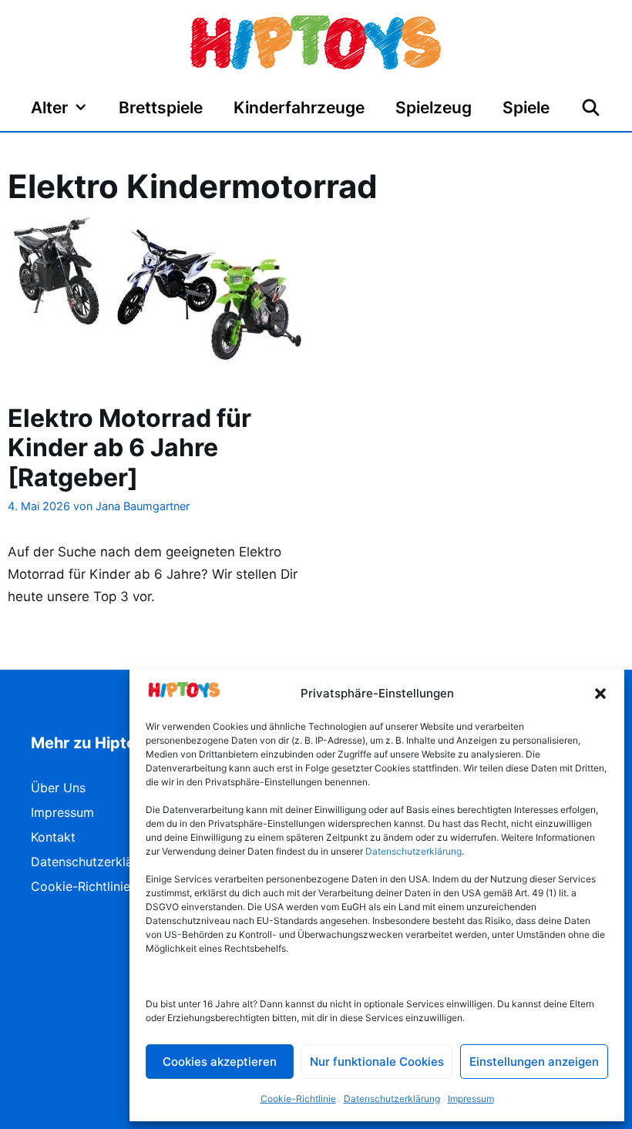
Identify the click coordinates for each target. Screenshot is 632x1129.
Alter (49, 107)
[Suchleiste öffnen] (591, 108)
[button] (600, 693)
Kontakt (53, 837)
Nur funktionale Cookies (377, 1061)
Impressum (471, 1098)
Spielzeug (433, 107)
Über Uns (58, 787)
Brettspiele (161, 107)
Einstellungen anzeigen (534, 1061)
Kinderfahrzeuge (299, 107)
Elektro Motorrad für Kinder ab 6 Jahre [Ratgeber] (129, 447)
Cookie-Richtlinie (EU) (95, 886)
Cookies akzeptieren (220, 1061)
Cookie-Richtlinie (298, 1098)
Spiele (526, 107)
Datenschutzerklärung (392, 1098)
